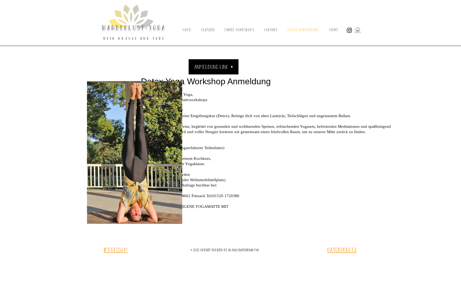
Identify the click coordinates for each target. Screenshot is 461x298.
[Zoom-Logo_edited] (358, 30)
